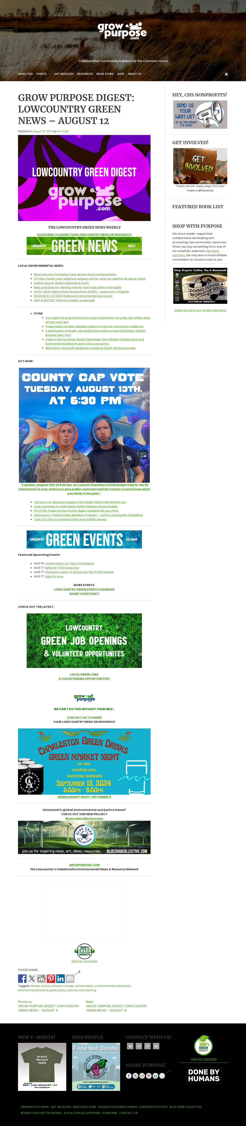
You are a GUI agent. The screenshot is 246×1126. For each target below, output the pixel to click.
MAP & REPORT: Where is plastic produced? (64, 300)
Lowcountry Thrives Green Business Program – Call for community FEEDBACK (88, 515)
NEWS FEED (25, 74)
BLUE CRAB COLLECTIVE (185, 1107)
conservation (84, 986)
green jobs (57, 990)
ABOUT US (134, 74)
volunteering (87, 990)
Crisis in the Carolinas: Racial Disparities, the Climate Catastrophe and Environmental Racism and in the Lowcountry (94, 341)
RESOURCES (85, 74)
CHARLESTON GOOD (153, 1107)
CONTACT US (128, 1113)
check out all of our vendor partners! (200, 310)
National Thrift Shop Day (62, 568)
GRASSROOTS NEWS (35, 1107)
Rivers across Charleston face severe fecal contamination (75, 274)
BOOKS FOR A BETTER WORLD (41, 1113)
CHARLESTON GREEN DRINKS (117, 1107)
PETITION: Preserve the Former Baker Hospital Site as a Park (76, 511)
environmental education (113, 986)
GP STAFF (63, 131)
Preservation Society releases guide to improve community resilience (94, 326)
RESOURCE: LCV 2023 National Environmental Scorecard (73, 296)
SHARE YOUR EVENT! (84, 594)
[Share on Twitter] (32, 978)
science (71, 990)
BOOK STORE (105, 74)
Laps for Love (54, 576)
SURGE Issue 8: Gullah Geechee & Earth (61, 283)
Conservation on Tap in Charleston (69, 563)
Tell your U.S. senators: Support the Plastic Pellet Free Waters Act (80, 502)
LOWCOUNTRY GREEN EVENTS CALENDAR (84, 589)
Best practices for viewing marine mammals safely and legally (78, 287)
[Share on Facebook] (22, 978)
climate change (62, 986)
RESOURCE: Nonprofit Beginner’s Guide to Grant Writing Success (90, 348)
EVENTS (42, 74)
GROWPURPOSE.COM (84, 865)
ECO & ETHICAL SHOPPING (82, 1113)
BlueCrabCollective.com (84, 818)
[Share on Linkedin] (60, 978)
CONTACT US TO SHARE (84, 717)
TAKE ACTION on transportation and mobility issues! (70, 519)
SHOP (120, 74)
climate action (40, 986)
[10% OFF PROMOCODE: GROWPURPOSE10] (200, 269)
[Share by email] (70, 978)
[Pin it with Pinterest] (51, 978)
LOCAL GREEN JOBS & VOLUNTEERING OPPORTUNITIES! (84, 676)
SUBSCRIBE (109, 1113)
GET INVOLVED (64, 74)
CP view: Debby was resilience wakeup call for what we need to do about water (90, 279)
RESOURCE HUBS (84, 1107)
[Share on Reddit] (41, 978)
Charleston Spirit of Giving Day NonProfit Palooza (79, 572)
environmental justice (33, 990)
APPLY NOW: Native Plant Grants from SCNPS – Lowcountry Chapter (81, 292)
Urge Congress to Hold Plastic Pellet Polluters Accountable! (76, 506)
